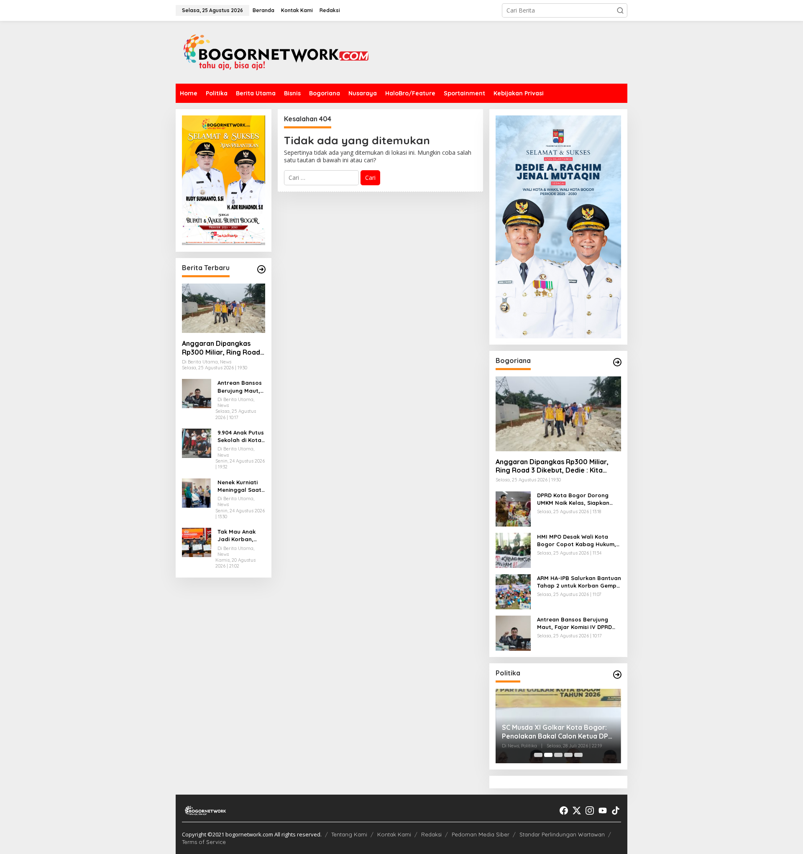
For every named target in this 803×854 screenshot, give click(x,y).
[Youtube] (602, 810)
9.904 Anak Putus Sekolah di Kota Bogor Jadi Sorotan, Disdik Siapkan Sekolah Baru (240, 436)
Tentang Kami (349, 834)
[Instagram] (589, 810)
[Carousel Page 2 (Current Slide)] (548, 755)
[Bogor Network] (276, 52)
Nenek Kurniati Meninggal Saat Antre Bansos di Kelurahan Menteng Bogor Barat (239, 486)
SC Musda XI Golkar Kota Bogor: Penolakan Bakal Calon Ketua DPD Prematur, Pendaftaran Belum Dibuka (557, 732)
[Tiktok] (615, 810)
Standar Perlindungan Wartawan (562, 834)
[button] (620, 10)
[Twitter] (576, 810)
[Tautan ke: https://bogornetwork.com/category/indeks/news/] (617, 675)
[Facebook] (563, 810)
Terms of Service (204, 842)
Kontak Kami (394, 834)
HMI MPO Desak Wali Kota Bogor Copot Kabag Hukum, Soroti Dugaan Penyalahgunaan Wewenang (576, 540)
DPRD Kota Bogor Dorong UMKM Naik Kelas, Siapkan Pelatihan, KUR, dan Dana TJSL (573, 499)
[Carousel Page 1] (538, 755)
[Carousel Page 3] (558, 755)
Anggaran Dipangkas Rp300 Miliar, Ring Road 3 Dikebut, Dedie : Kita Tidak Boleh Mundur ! (221, 348)
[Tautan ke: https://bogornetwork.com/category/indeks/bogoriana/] (617, 362)
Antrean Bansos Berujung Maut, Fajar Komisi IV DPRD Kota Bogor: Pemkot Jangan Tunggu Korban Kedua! (239, 386)
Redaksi (431, 834)
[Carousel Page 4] (568, 755)
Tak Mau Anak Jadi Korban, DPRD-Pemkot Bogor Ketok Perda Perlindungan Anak (236, 535)
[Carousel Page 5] (578, 755)
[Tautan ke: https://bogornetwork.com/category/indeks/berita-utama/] (261, 269)
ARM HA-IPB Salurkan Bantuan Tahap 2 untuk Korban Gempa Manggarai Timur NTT (579, 582)
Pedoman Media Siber (480, 834)
